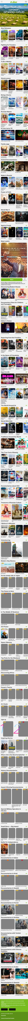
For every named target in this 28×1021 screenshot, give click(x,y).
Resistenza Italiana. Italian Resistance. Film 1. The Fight (16, 805)
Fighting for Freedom (8, 45)
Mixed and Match (11, 839)
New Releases (6, 28)
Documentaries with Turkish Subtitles (11, 934)
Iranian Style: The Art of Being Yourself (11, 466)
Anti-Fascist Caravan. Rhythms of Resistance (7, 871)
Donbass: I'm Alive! (18, 823)
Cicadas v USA (11, 498)
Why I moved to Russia (19, 140)
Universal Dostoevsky (19, 333)
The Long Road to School (19, 751)
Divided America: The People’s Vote (19, 499)
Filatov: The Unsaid (25, 351)
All (26, 28)
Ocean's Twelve (6, 687)
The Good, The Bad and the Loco (21, 384)
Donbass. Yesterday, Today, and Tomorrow (7, 980)
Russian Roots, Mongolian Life (16, 521)
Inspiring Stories (7, 738)
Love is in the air (6, 469)
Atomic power (6, 78)
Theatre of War (3, 995)
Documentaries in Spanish (10, 982)
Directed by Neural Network (19, 239)
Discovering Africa (7, 673)
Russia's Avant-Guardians (20, 449)
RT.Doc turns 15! (7, 128)
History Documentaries (9, 770)
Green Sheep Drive (3, 41)
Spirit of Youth (6, 225)
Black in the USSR (4, 783)
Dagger (2, 449)
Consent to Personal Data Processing (7, 1018)
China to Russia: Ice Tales (5, 140)
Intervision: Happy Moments (19, 368)
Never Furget (17, 624)
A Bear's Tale (18, 316)
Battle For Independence (9, 842)
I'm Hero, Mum (11, 74)
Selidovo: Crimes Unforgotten (20, 870)
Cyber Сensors (4, 433)
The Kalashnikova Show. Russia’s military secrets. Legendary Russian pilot (4, 401)
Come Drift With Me (4, 670)
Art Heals (4, 704)
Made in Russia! (6, 175)
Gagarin (9, 654)
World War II (5, 210)
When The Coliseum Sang (18, 840)
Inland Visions (11, 40)
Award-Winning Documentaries (12, 787)
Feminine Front (3, 915)
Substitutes (10, 588)
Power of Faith (6, 192)
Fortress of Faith (11, 204)
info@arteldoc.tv (7, 1006)
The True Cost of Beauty (9, 452)
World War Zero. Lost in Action (11, 784)
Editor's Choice (6, 321)
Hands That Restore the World (19, 189)
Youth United (3, 238)
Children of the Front (11, 855)
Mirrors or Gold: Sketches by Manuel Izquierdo (4, 317)
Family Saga (10, 156)
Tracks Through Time (4, 840)
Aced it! (3, 387)
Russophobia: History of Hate (6, 930)
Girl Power (4, 627)
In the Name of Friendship (10, 355)
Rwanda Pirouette (4, 716)
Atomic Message (4, 90)
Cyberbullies (10, 433)
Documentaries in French (10, 903)
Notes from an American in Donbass (3, 351)
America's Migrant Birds (4, 499)
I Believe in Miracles (8, 523)
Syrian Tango (18, 716)
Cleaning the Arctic (15, 557)
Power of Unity (3, 222)
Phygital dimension (25, 239)
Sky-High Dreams (11, 399)
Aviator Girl (18, 399)
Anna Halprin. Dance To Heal (11, 717)
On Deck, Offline (19, 699)
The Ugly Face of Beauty (19, 573)
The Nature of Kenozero (18, 125)
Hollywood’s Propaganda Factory (25, 499)
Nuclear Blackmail (19, 90)
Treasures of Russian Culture (11, 502)
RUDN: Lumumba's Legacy (25, 369)
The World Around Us (8, 405)
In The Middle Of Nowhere (10, 612)
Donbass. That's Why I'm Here (20, 947)
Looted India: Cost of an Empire (11, 58)
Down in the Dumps (3, 419)
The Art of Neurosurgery (11, 108)
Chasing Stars (3, 654)
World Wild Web (6, 421)
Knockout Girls (18, 639)
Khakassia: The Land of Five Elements (4, 125)
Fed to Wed (25, 465)
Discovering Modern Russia (10, 287)
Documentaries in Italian (9, 858)
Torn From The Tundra (5, 900)
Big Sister (18, 74)
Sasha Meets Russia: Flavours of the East (5, 521)
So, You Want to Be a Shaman (4, 537)
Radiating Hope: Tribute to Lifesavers (4, 108)
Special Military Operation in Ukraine (11, 810)
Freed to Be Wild (4, 624)
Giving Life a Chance (3, 75)
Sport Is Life (5, 372)
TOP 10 (3, 720)
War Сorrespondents (19, 351)
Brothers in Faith (4, 204)
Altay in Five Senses (10, 125)
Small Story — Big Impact (9, 826)
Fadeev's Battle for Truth (11, 351)
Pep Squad (25, 804)
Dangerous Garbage (19, 915)
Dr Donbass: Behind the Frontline (25, 108)
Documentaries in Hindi (9, 873)
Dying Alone (3, 588)
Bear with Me (3, 172)
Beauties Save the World (19, 419)
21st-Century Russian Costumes (3, 466)
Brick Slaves (3, 573)
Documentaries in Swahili (10, 888)
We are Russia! (3, 299)
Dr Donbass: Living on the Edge (6, 963)
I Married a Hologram (18, 589)
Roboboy (10, 316)
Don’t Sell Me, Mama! (10, 768)
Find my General (19, 783)
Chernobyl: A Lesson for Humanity (10, 91)
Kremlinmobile (11, 188)
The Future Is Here (7, 591)
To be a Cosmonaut (18, 655)
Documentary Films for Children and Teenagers (12, 303)
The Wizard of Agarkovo (18, 537)
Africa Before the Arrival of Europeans (4, 58)
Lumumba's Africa (19, 40)
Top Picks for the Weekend (10, 658)
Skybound (25, 399)
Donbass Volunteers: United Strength (5, 558)
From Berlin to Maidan (19, 995)
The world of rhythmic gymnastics (7, 384)
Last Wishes (17, 979)
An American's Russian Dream (4, 157)
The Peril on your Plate (5, 333)
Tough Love (18, 854)
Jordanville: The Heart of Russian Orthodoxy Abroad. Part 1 (19, 206)
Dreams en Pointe (4, 481)
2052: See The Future (5, 608)
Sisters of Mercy (19, 107)
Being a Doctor (6, 95)
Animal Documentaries (9, 160)
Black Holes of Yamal (11, 419)
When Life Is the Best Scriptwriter (13, 755)
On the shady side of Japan (10, 575)
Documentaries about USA (10, 486)
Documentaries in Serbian (10, 917)
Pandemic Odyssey (10, 700)
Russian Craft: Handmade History (3, 189)
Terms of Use (3, 1015)
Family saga (5, 144)
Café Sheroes (3, 767)
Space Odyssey (6, 642)
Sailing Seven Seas (18, 670)
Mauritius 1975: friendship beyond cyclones (4, 369)
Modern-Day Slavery (8, 561)
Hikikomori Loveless (10, 239)
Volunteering (5, 540)
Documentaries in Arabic (9, 967)
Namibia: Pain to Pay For (19, 58)
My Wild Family (18, 172)
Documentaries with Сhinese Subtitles (11, 950)
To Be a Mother (6, 61)
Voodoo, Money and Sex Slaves (21, 685)
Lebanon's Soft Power (11, 368)
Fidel (24, 40)
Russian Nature (6, 112)
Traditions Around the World (11, 437)
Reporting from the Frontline (11, 337)
